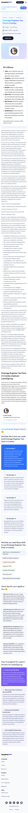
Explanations (4, 779)
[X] (17, 803)
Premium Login (5, 796)
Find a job (20, 2)
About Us (4, 769)
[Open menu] (26, 2)
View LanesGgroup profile (10, 420)
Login (2, 761)
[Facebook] (6, 803)
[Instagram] (10, 803)
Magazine (4, 786)
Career (3, 765)
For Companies (5, 782)
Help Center (4, 792)
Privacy (17, 809)
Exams (3, 775)
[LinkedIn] (21, 803)
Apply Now (23, 8)
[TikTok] (14, 803)
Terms (10, 809)
